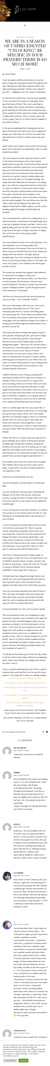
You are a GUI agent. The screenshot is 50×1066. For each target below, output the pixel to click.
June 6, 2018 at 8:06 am (21, 775)
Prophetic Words (25, 37)
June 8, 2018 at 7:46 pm (21, 924)
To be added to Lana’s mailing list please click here (25, 683)
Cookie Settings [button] (10, 1060)
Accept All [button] (23, 1060)
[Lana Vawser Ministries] (25, 9)
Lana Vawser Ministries (15, 732)
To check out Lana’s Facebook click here (25, 678)
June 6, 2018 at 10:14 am (21, 827)
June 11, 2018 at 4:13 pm (21, 1033)
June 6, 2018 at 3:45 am (21, 750)
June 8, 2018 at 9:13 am (21, 875)
